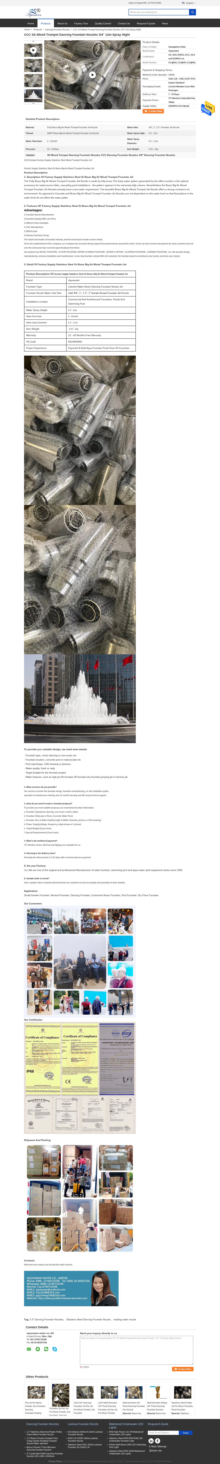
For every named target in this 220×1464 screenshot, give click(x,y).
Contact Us (124, 23)
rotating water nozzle (124, 1319)
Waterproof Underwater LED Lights (126, 1426)
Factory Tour (81, 23)
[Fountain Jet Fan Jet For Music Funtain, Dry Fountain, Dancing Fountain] (61, 1395)
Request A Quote (146, 23)
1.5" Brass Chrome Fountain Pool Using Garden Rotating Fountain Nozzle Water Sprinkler (42, 1441)
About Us (62, 23)
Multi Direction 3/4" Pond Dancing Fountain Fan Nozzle (134, 1406)
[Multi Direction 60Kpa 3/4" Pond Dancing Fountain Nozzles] (158, 1392)
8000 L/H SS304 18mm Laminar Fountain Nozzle (83, 1439)
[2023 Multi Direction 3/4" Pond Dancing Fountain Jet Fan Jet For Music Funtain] (109, 1392)
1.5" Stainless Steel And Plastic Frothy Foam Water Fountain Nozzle (44, 1433)
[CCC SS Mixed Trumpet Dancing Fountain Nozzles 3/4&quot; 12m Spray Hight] (33, 65)
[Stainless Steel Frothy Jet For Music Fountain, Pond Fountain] (183, 1392)
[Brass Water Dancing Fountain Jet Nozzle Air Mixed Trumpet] (92, 75)
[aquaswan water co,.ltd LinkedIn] (151, 1441)
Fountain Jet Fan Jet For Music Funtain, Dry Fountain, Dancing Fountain (60, 1413)
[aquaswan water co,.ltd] (34, 12)
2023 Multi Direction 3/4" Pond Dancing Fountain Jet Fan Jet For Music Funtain (107, 1408)
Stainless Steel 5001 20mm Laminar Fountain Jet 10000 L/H (85, 1445)
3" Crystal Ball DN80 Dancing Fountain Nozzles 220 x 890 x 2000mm (45, 1454)
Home (31, 23)
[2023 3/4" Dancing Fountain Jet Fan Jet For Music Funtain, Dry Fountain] (85, 1392)
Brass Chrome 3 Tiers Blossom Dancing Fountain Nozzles (41, 1448)
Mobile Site (156, 1451)
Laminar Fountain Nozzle (83, 1424)
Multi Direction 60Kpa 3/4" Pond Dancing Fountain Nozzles (157, 1406)
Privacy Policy (55, 1461)
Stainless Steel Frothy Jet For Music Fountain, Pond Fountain (182, 1406)
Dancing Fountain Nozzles (57, 29)
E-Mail (152, 1446)
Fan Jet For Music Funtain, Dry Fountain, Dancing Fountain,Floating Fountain (35, 1410)
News (165, 23)
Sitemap (161, 1446)
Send (185, 1433)
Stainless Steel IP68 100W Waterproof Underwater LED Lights (127, 1452)
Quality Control (103, 23)
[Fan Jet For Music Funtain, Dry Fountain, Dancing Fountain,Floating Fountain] (36, 1392)
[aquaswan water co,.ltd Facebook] (158, 1441)
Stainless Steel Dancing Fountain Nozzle (88, 1319)
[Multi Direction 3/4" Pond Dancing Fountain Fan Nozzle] (134, 1392)
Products (46, 23)
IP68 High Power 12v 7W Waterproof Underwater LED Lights (126, 1433)
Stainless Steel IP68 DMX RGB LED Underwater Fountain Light (126, 1439)
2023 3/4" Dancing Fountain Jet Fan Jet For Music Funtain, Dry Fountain (84, 1408)
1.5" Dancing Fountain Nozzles (46, 1319)
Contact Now (149, 111)
